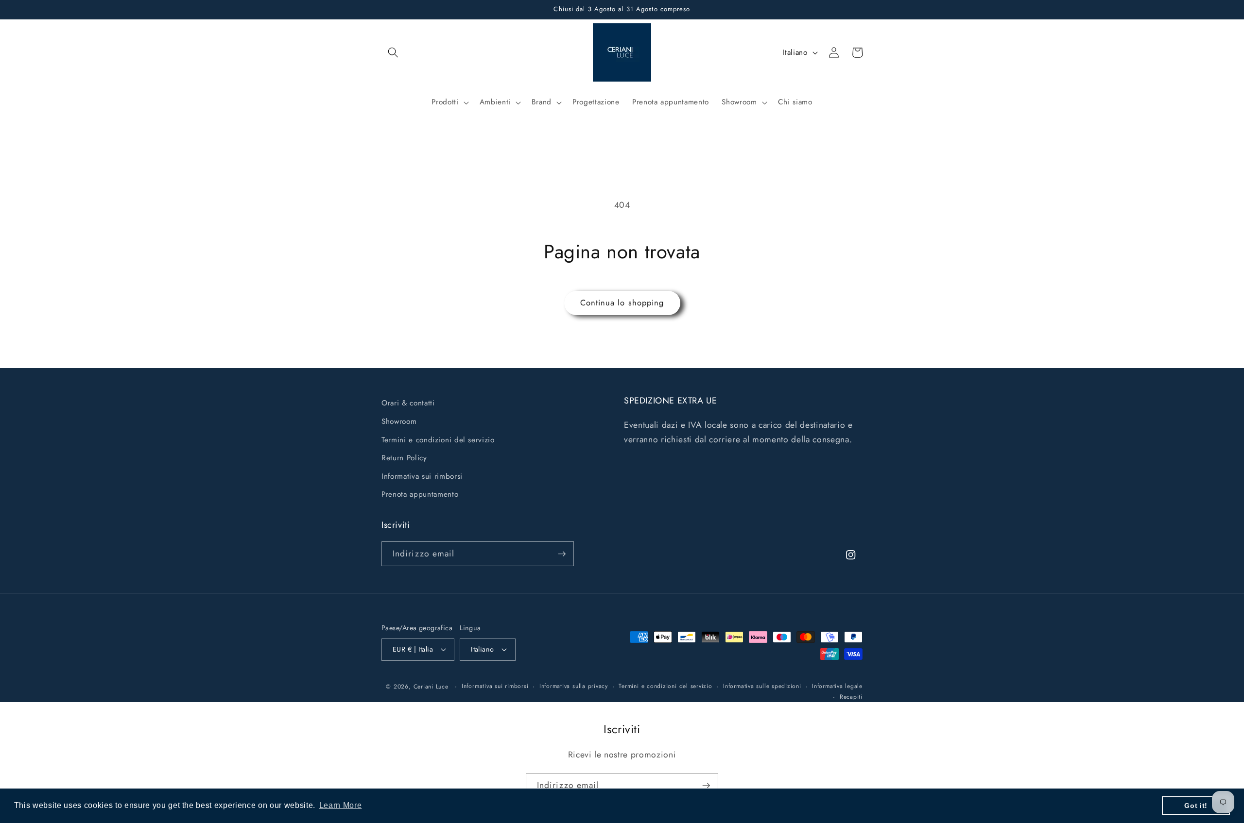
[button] (393, 52)
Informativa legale (837, 686)
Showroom (398, 421)
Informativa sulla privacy (573, 686)
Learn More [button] (340, 805)
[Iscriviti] (561, 554)
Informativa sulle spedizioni (762, 686)
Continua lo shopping (622, 302)
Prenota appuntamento (419, 494)
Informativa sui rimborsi (422, 475)
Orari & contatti (408, 403)
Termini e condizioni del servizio (438, 439)
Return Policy (404, 458)
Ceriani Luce (431, 686)
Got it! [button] (1196, 805)
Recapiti (851, 696)
